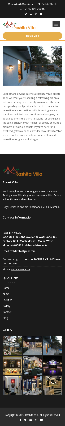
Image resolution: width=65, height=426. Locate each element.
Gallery (6, 306)
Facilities (7, 300)
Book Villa (32, 36)
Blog (5, 318)
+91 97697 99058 (34, 8)
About (6, 293)
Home (6, 287)
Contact (7, 312)
